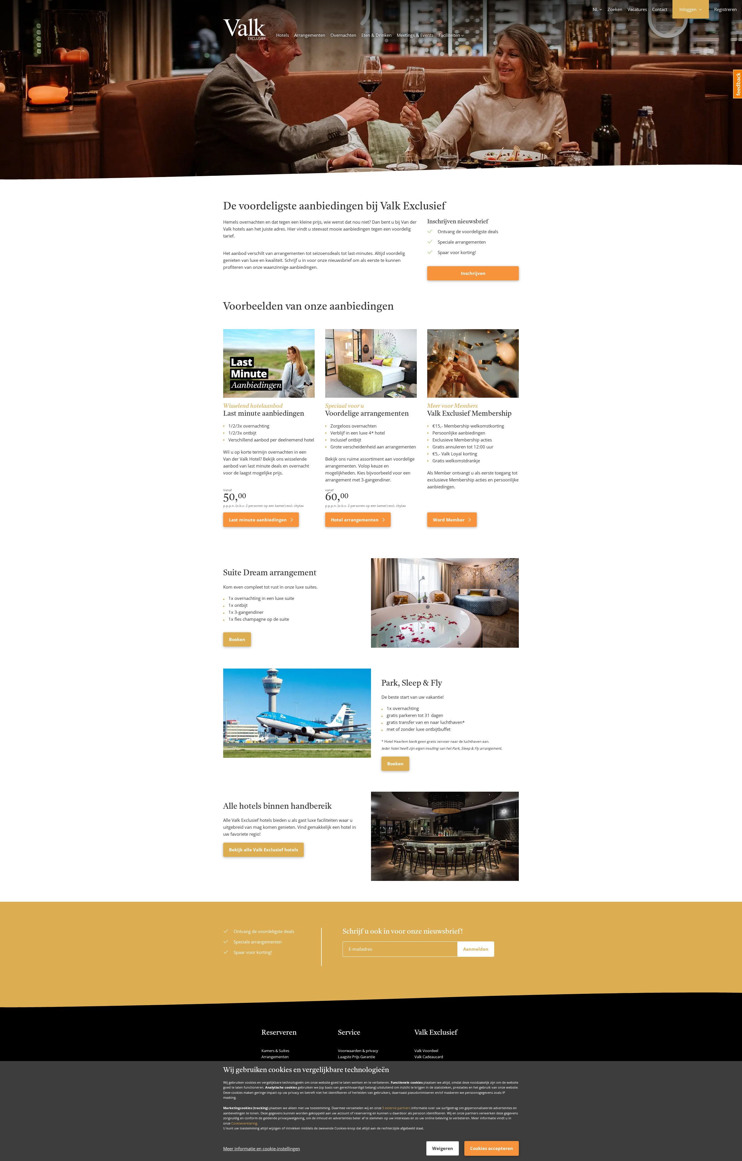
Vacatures (637, 9)
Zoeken (615, 9)
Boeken (237, 639)
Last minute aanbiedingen (258, 520)
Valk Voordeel (426, 1050)
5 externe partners (396, 1107)
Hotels (282, 35)
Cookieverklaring (244, 1123)
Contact (659, 9)
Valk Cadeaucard (428, 1056)
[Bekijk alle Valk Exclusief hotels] (445, 836)
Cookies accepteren (491, 1148)
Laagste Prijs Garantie (356, 1056)
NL (595, 9)
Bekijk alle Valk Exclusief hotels (263, 850)
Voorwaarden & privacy (358, 1050)
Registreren (725, 9)
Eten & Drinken (376, 35)
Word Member (449, 520)
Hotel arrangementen (355, 520)
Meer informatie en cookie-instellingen (261, 1148)
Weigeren (442, 1148)
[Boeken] (445, 602)
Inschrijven (473, 273)
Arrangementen (309, 35)
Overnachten (343, 35)
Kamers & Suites (275, 1050)
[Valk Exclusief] (244, 30)
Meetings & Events (415, 35)
